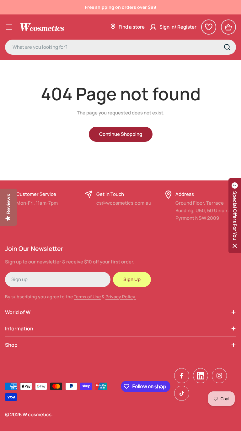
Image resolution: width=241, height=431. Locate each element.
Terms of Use (87, 297)
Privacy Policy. (120, 297)
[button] (234, 215)
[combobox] (120, 47)
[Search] (227, 47)
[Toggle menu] (9, 27)
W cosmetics (37, 414)
